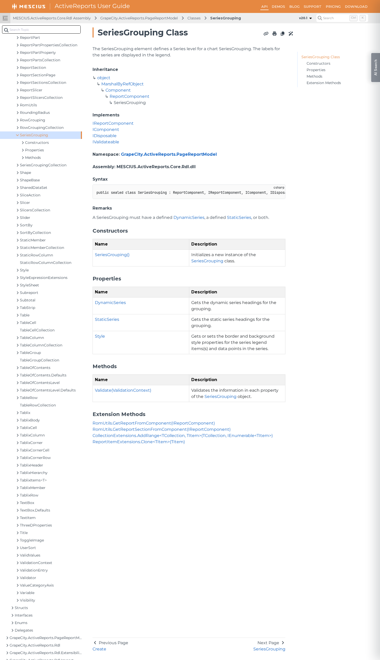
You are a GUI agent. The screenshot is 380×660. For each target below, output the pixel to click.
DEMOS (278, 6)
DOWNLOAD (356, 6)
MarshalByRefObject (122, 83)
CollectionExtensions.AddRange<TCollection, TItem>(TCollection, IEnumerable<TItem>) (183, 435)
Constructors (318, 63)
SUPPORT (313, 6)
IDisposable (105, 135)
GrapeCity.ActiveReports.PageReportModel (139, 18)
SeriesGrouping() (112, 254)
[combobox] (41, 29)
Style (100, 336)
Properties (316, 70)
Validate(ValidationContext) (123, 390)
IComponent (106, 129)
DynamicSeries (188, 217)
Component (118, 90)
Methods (314, 76)
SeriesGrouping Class (320, 57)
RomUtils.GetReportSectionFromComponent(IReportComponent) (162, 429)
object (103, 77)
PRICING (333, 6)
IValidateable (106, 141)
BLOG (294, 6)
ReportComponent (129, 96)
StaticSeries (239, 217)
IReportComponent (113, 123)
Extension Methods (324, 82)
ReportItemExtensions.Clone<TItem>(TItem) (139, 441)
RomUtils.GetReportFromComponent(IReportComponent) (154, 423)
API (264, 6)
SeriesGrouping (225, 18)
